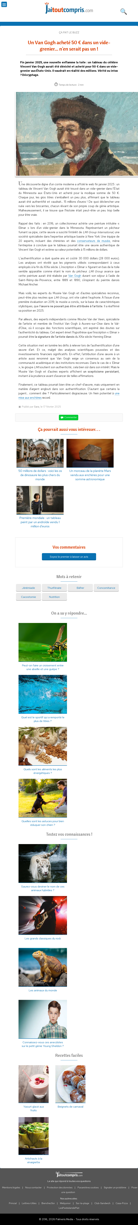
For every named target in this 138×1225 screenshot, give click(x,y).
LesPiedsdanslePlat (69, 1207)
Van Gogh (74, 276)
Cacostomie (28, 597)
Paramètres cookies (88, 1187)
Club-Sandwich (102, 1203)
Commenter (70, 417)
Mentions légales (11, 1187)
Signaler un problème (115, 1187)
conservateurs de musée (93, 241)
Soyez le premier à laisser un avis (69, 556)
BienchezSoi (48, 1203)
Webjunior (65, 1203)
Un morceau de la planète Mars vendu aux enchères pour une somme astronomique (90, 475)
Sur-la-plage (82, 1203)
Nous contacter (33, 1187)
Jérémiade (28, 588)
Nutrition (54, 597)
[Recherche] (123, 11)
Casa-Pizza (122, 1203)
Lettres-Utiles (29, 1203)
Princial (13, 1203)
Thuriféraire (54, 588)
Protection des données (59, 1187)
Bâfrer (80, 588)
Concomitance (106, 588)
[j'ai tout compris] (69, 8)
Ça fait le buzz (69, 32)
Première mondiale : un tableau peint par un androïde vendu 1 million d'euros (40, 522)
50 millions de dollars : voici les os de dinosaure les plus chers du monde (40, 475)
